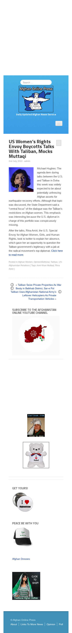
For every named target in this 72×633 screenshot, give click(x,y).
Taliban (54, 262)
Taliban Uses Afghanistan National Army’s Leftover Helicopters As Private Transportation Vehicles (33, 295)
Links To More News (32, 624)
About (13, 624)
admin (27, 161)
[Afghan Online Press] (36, 99)
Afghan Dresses (21, 558)
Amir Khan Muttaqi (45, 265)
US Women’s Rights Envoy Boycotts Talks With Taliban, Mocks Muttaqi (31, 149)
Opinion (51, 624)
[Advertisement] (36, 38)
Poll (61, 624)
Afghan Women (25, 262)
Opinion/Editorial (42, 262)
